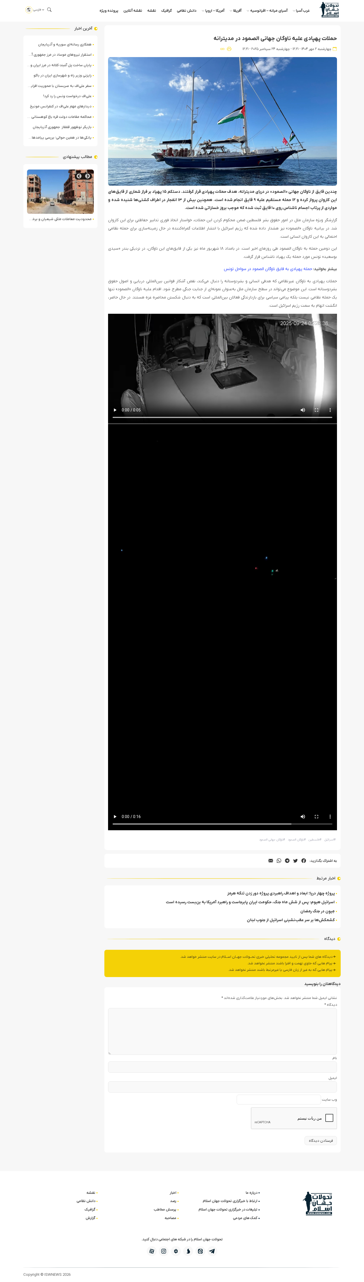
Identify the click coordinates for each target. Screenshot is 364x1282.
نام (334, 1058)
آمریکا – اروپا (214, 10)
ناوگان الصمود (297, 840)
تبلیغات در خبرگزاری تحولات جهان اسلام (227, 1209)
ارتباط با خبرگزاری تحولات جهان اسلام (230, 1201)
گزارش (90, 1218)
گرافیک (166, 10)
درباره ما (251, 1192)
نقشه (151, 10)
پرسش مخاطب (165, 1209)
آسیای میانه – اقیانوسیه (269, 10)
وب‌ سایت (329, 1099)
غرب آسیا (303, 10)
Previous (87, 176)
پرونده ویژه (109, 10)
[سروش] (188, 1251)
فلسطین (315, 840)
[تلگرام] (212, 1251)
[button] (49, 9)
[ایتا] (200, 1251)
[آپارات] (152, 1251)
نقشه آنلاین (132, 10)
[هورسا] (176, 1251)
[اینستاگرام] (164, 1251)
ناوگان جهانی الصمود (272, 840)
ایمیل (332, 1078)
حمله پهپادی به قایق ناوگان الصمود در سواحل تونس (268, 269)
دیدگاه (330, 1004)
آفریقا (237, 10)
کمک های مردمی (245, 1218)
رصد (173, 1201)
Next (79, 176)
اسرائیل (330, 840)
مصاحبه (170, 1218)
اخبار (173, 1192)
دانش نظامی (187, 10)
